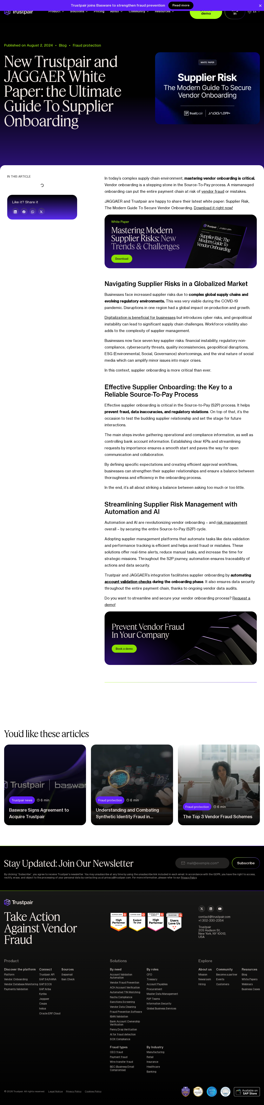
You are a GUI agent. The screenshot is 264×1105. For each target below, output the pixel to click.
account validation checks (128, 582)
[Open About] (121, 11)
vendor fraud (213, 191)
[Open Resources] (172, 11)
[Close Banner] (260, 5)
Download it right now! (213, 208)
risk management (232, 522)
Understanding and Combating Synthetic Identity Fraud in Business (127, 817)
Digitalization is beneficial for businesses (140, 318)
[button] (15, 211)
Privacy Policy (189, 877)
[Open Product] (62, 11)
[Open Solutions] (86, 11)
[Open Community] (147, 11)
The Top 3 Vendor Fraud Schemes (217, 817)
